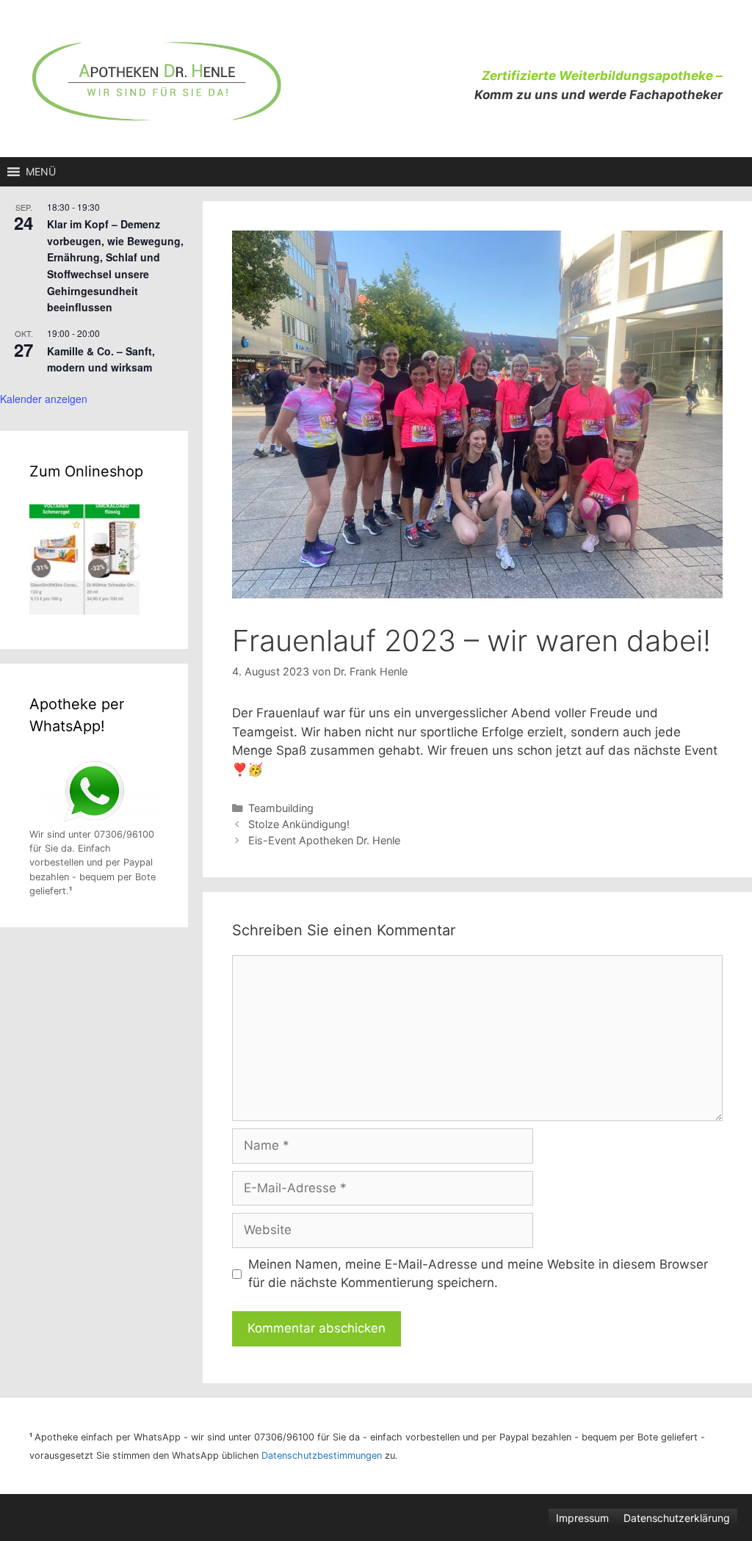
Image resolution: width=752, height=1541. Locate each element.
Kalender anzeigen (43, 398)
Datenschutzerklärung (676, 1518)
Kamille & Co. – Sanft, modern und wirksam (101, 359)
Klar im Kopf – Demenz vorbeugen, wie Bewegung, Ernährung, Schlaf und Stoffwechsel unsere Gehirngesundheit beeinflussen (115, 265)
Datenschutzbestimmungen (321, 1455)
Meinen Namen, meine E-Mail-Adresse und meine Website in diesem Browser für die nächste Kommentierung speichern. (478, 1274)
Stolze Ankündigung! (299, 824)
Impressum (582, 1518)
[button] (41, 171)
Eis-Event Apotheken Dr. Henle (325, 840)
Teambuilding (281, 808)
